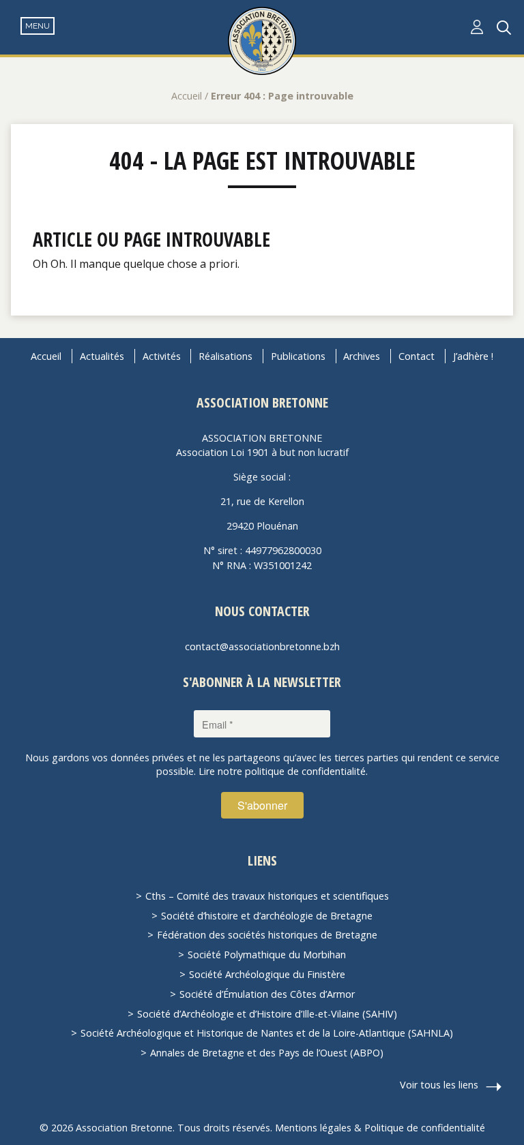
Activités (162, 356)
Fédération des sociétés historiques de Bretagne (267, 934)
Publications (298, 356)
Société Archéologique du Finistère (267, 974)
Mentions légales (313, 1127)
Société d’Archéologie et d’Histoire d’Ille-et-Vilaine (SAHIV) (267, 1013)
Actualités (102, 356)
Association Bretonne (262, 41)
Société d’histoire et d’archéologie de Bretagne (267, 915)
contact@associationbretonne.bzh (262, 646)
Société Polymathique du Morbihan (267, 954)
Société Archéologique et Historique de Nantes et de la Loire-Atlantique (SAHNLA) (267, 1032)
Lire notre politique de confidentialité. (283, 771)
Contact (416, 356)
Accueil (186, 95)
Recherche (504, 27)
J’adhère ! (473, 356)
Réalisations (225, 356)
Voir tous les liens (439, 1084)
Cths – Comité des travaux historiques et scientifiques (267, 895)
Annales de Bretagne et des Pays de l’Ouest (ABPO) (266, 1052)
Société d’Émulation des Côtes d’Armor (267, 994)
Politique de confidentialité (424, 1127)
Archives (361, 356)
